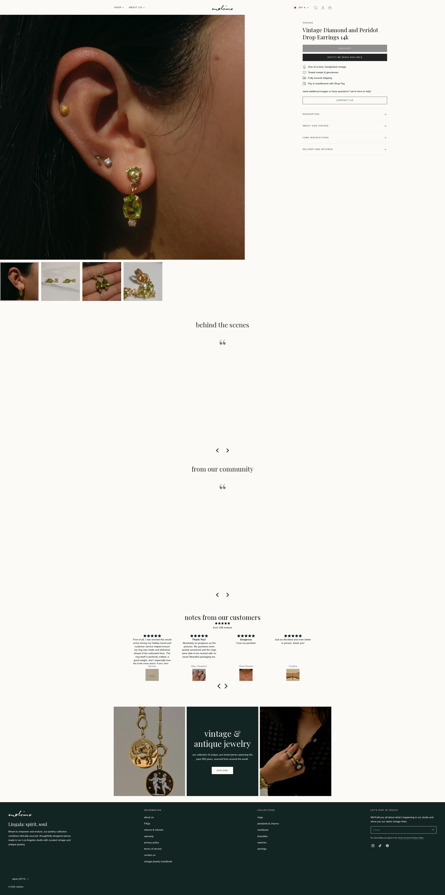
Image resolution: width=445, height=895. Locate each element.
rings (260, 817)
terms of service (153, 848)
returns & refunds (153, 829)
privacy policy (151, 842)
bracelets (262, 836)
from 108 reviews (222, 627)
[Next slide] (227, 450)
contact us (149, 855)
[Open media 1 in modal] (238, 21)
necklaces (262, 829)
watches (261, 842)
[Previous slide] (218, 450)
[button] (316, 8)
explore (222, 770)
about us (149, 817)
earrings (261, 848)
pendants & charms (268, 823)
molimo (19, 887)
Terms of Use (404, 838)
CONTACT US (345, 100)
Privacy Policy (417, 838)
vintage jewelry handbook (158, 861)
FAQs (147, 823)
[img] (222, 623)
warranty (149, 836)
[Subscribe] (432, 829)
